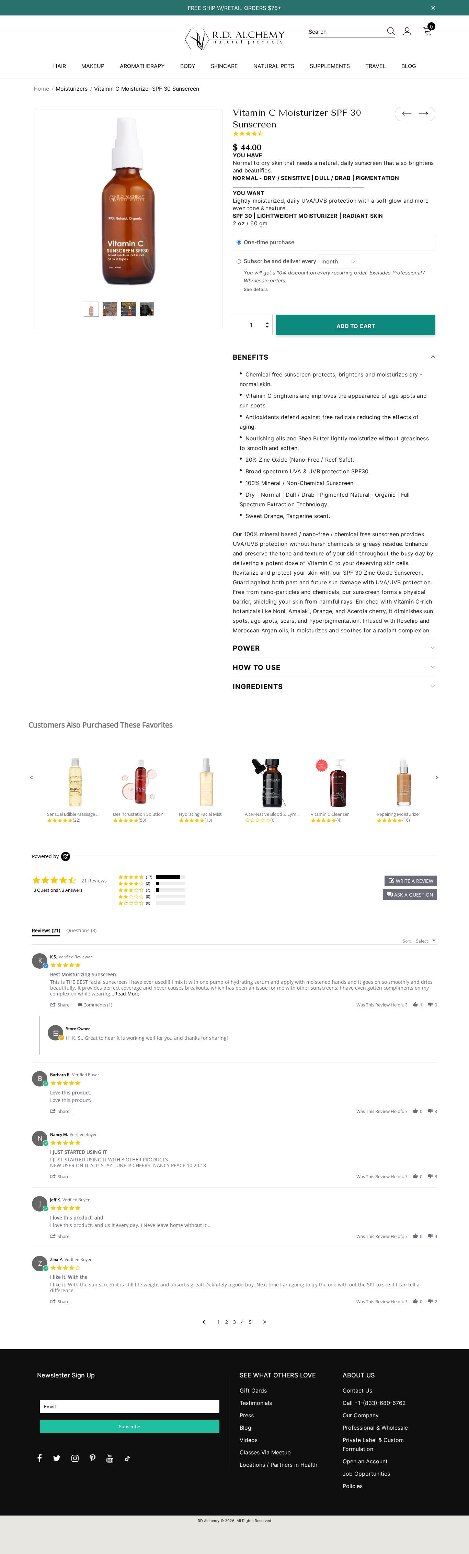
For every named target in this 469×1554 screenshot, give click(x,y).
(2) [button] (148, 883)
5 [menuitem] (250, 1322)
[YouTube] (110, 1458)
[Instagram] (75, 1458)
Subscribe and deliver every (281, 261)
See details (256, 289)
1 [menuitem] (218, 1322)
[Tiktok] (127, 1458)
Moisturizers (72, 88)
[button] (31, 778)
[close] (433, 7)
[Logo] (234, 39)
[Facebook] (39, 1458)
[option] (128, 204)
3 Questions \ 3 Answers (58, 890)
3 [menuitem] (234, 1322)
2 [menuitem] (226, 1322)
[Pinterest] (92, 1458)
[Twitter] (56, 1458)
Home (41, 88)
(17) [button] (149, 876)
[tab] (46, 931)
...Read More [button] (124, 993)
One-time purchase (269, 242)
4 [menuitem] (242, 1322)
